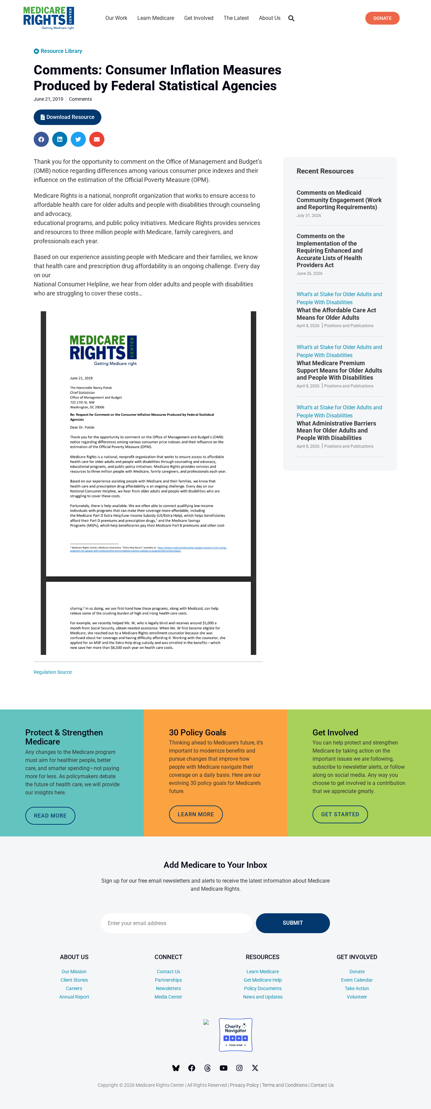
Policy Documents (262, 988)
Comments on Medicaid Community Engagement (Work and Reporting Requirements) (339, 200)
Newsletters (168, 988)
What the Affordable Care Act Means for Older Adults (336, 314)
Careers (74, 988)
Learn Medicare (155, 18)
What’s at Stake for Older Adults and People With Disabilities (339, 298)
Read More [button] (50, 816)
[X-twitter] (255, 1068)
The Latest (236, 18)
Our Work (116, 18)
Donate (357, 971)
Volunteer (357, 997)
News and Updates (263, 997)
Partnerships (168, 980)
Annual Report (74, 997)
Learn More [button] (196, 814)
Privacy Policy (244, 1085)
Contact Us (168, 971)
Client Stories (74, 980)
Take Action (357, 988)
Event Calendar (357, 980)
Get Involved (198, 18)
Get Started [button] (340, 814)
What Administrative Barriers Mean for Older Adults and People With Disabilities (336, 430)
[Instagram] (239, 1068)
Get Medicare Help (263, 980)
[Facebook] (192, 1068)
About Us (269, 18)
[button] (291, 18)
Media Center (168, 997)
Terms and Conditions (284, 1085)
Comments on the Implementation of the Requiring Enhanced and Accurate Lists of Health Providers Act (330, 250)
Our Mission (74, 971)
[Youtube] (224, 1068)
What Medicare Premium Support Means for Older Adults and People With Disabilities (339, 370)
